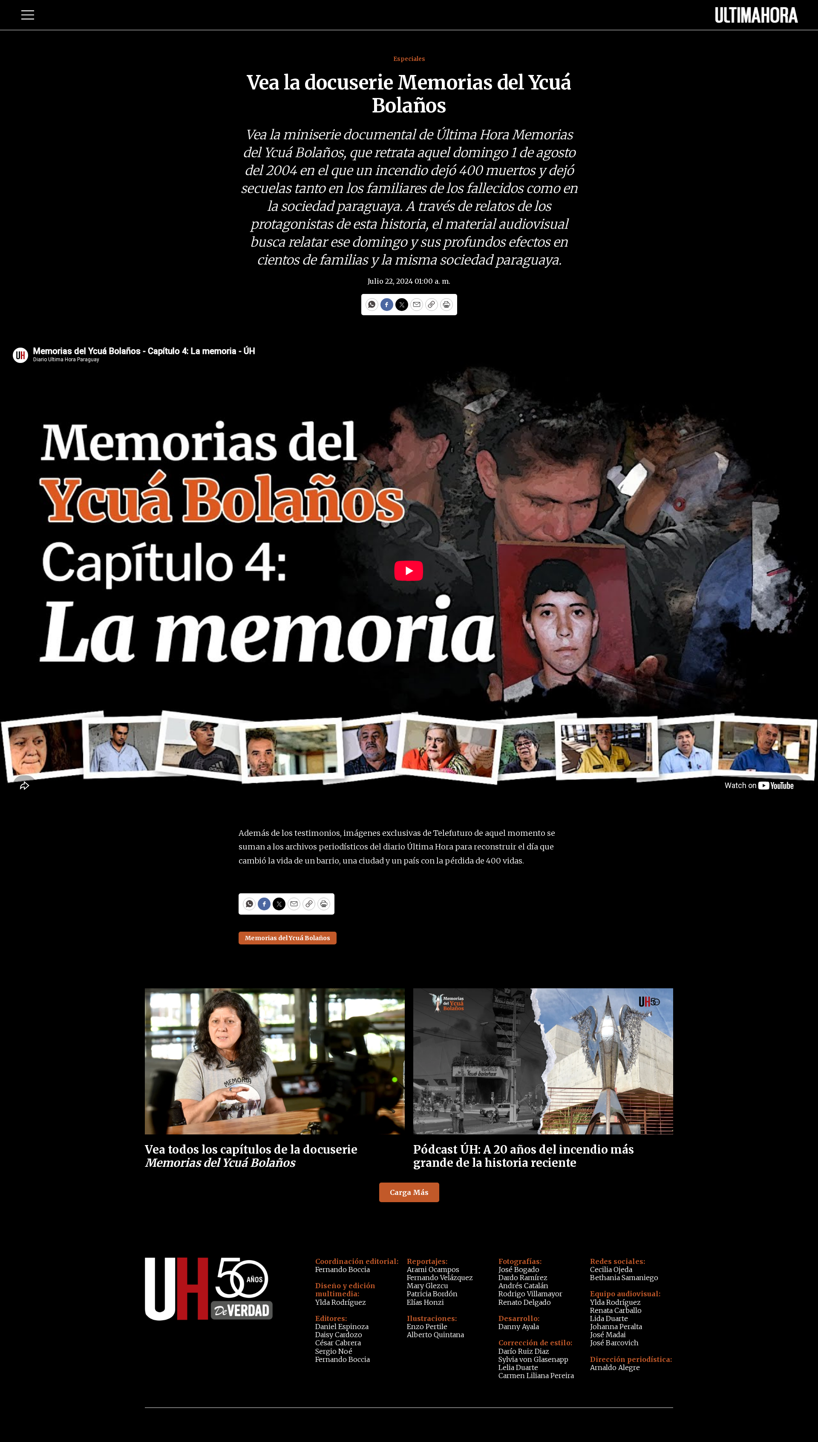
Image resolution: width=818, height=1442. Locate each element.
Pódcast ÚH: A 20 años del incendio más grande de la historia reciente (523, 1156)
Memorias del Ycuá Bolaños (287, 938)
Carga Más (409, 1192)
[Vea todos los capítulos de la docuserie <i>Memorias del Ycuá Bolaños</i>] (275, 1061)
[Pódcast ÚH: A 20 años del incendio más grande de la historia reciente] (543, 1061)
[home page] (756, 15)
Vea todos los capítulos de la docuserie (251, 1156)
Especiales (409, 59)
